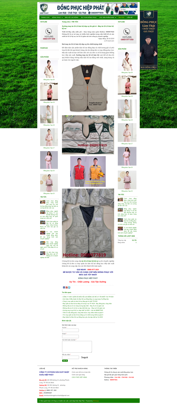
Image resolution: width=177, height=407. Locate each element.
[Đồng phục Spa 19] (127, 94)
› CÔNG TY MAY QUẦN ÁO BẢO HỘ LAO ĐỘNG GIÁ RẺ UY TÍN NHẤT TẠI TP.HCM (87, 297)
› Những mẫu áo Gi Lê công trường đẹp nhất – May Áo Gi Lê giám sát (83, 306)
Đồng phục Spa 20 (127, 72)
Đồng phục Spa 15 (127, 191)
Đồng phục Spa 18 (127, 120)
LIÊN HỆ (129, 17)
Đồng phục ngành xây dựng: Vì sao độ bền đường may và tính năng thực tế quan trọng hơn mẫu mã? (127, 212)
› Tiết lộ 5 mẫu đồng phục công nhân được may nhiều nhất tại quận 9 (82, 312)
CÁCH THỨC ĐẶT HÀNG (79, 377)
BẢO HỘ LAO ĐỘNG (71, 17)
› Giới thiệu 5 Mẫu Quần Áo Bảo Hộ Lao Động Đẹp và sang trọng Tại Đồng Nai (85, 299)
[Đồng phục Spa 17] (127, 141)
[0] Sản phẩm (131, 5)
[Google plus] (67, 288)
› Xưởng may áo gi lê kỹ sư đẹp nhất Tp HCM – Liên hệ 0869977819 (82, 310)
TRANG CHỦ (45, 17)
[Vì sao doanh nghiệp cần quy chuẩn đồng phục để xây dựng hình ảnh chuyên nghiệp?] (120, 229)
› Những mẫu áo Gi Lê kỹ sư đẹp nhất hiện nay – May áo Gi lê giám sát (83, 308)
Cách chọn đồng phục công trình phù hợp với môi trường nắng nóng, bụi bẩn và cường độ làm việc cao (127, 202)
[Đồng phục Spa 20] (127, 70)
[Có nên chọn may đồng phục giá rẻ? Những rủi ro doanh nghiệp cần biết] (42, 253)
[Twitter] (69, 288)
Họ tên (64, 327)
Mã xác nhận (66, 354)
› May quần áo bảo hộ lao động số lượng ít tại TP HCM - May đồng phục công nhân (87, 303)
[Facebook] (64, 288)
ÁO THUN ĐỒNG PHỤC (89, 17)
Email (64, 333)
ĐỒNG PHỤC (56, 17)
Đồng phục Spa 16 (127, 167)
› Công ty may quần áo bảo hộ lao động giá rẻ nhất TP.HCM (79, 301)
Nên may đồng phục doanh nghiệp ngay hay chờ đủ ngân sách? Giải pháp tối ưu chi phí (49, 245)
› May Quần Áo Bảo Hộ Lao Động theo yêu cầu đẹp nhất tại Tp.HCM (82, 317)
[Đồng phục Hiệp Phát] (88, 8)
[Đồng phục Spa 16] (127, 165)
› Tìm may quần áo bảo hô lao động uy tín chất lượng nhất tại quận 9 (82, 315)
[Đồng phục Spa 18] (127, 117)
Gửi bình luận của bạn (69, 340)
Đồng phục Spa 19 (127, 96)
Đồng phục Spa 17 (127, 143)
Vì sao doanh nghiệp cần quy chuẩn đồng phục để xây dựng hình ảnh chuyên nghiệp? (49, 235)
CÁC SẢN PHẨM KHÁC (106, 17)
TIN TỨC (121, 17)
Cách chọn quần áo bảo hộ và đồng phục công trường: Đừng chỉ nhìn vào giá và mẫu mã (49, 225)
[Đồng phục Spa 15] (127, 189)
